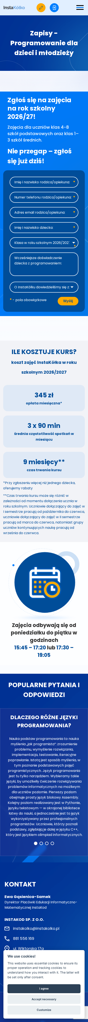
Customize (44, 1010)
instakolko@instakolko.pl (36, 928)
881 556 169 (23, 938)
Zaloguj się (54, 7)
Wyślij (68, 301)
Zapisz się (41, 7)
